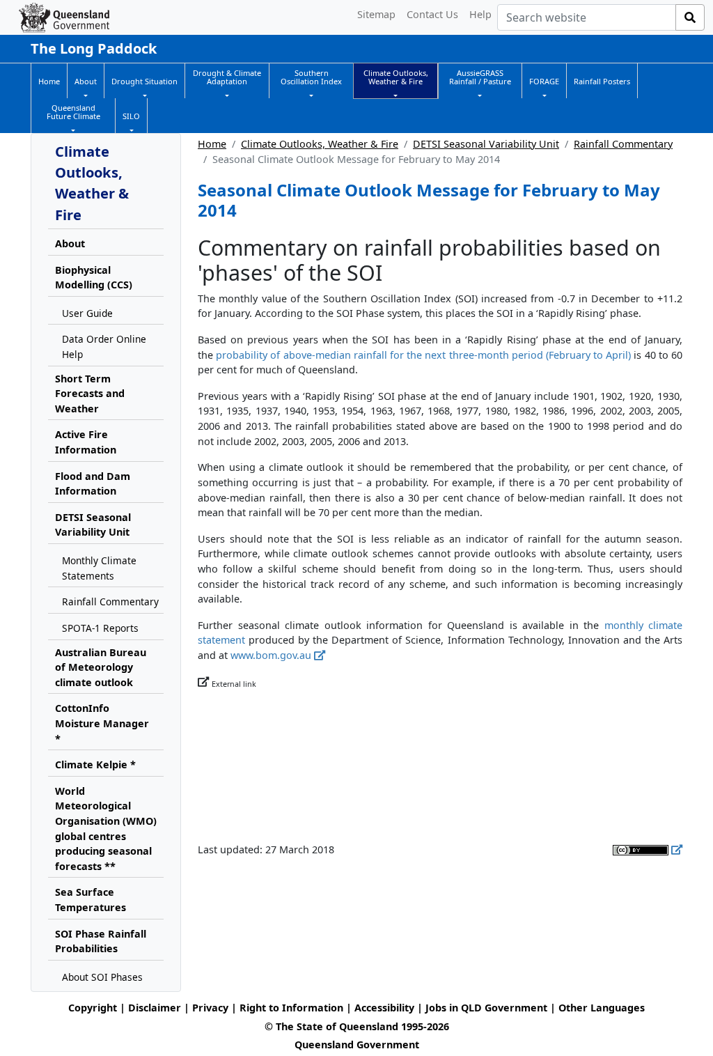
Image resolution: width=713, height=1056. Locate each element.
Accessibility (384, 1007)
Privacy (210, 1007)
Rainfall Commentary (623, 143)
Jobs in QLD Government (487, 1007)
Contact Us (432, 14)
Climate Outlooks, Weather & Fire (319, 143)
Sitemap (376, 14)
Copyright (92, 1007)
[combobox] (586, 17)
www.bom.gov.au (270, 655)
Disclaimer (154, 1007)
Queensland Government (357, 1044)
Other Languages (601, 1007)
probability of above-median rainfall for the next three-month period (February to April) (423, 355)
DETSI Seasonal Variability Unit (486, 143)
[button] (86, 81)
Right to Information (291, 1007)
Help (480, 14)
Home (212, 143)
